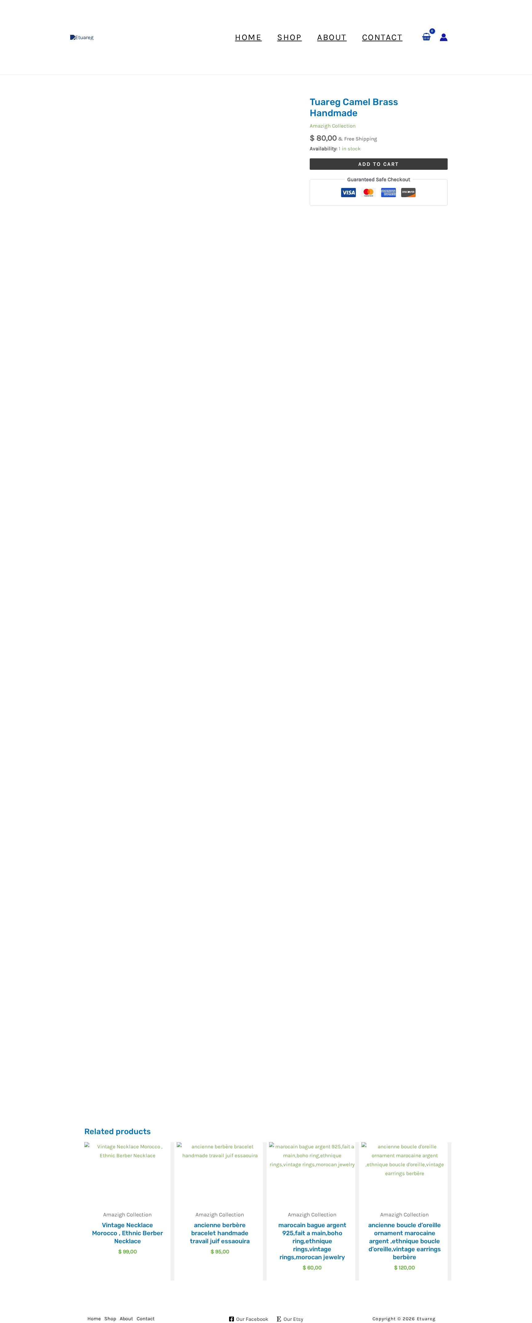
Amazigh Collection (333, 126)
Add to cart (378, 164)
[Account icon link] (444, 37)
